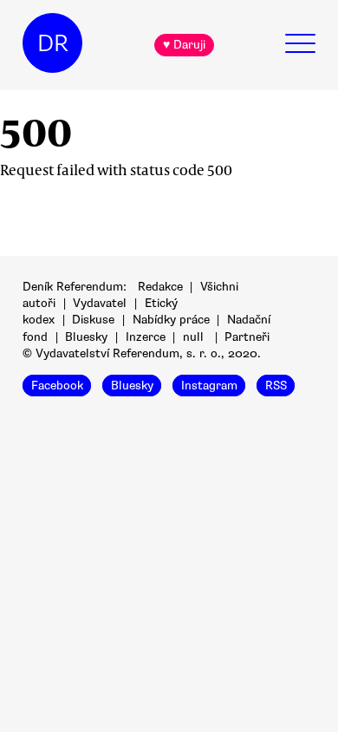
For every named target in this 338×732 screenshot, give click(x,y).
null (193, 337)
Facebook (57, 385)
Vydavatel (100, 303)
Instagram (209, 385)
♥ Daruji (184, 44)
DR (52, 43)
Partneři (247, 337)
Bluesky (86, 337)
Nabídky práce (171, 319)
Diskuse (93, 319)
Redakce (160, 286)
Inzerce (146, 337)
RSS (276, 385)
